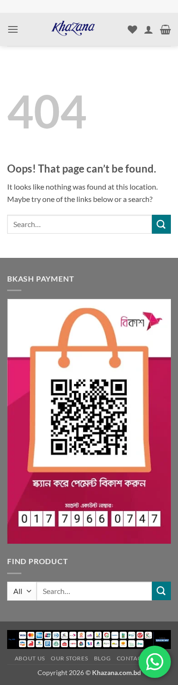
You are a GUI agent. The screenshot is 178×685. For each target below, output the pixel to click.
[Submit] (161, 224)
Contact (131, 658)
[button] (13, 29)
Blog (102, 658)
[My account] (148, 29)
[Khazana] (73, 29)
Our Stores (69, 658)
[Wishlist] (132, 29)
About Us (30, 658)
